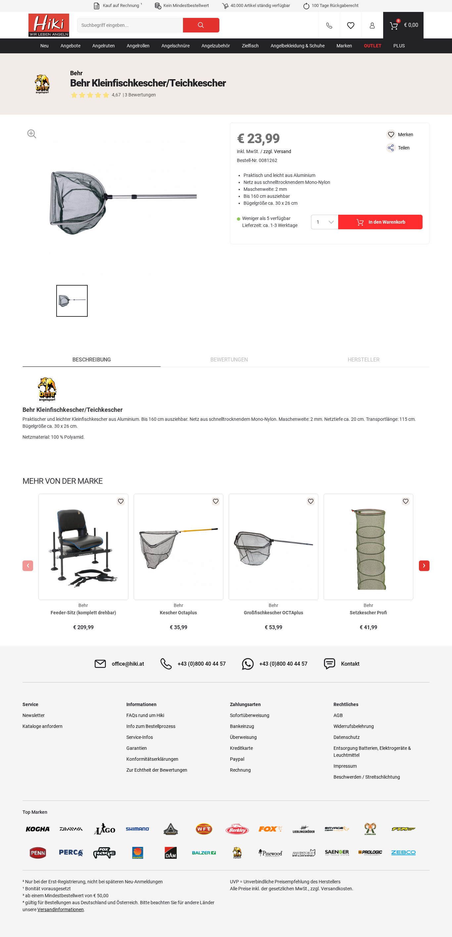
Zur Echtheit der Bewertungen (156, 770)
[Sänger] (337, 853)
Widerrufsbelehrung (354, 726)
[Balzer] (204, 853)
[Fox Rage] (104, 853)
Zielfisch (250, 45)
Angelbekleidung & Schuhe (298, 45)
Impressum (345, 766)
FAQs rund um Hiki (145, 715)
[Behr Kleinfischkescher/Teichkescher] (72, 301)
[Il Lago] (104, 829)
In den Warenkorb (387, 222)
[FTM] (403, 829)
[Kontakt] (329, 25)
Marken (344, 45)
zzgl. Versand (277, 151)
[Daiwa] (71, 829)
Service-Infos (139, 737)
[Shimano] (138, 829)
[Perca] (71, 853)
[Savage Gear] (337, 829)
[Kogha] (38, 829)
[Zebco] (403, 853)
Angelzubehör (216, 45)
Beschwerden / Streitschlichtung (367, 777)
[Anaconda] (171, 829)
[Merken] (351, 25)
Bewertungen (229, 360)
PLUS (399, 45)
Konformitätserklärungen (152, 759)
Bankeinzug (242, 726)
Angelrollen (138, 45)
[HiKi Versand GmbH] (48, 25)
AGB (338, 715)
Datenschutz (347, 737)
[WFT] (204, 829)
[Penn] (38, 853)
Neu (44, 45)
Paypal (237, 759)
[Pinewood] (270, 853)
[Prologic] (370, 853)
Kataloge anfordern (43, 726)
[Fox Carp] (270, 829)
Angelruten (103, 45)
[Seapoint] (138, 853)
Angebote (70, 45)
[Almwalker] (370, 829)
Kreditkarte (241, 748)
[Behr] (42, 84)
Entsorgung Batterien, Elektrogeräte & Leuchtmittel (372, 751)
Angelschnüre (175, 45)
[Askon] (304, 853)
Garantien (136, 748)
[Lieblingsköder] (304, 829)
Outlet (373, 45)
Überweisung (243, 737)
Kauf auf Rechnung (122, 5)
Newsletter (34, 715)
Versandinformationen (60, 909)
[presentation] (50, 301)
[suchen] (201, 25)
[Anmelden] (372, 25)
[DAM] (171, 853)
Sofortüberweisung (249, 715)
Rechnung (240, 770)
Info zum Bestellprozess (150, 726)
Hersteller (364, 360)
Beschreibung (91, 360)
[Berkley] (237, 829)
